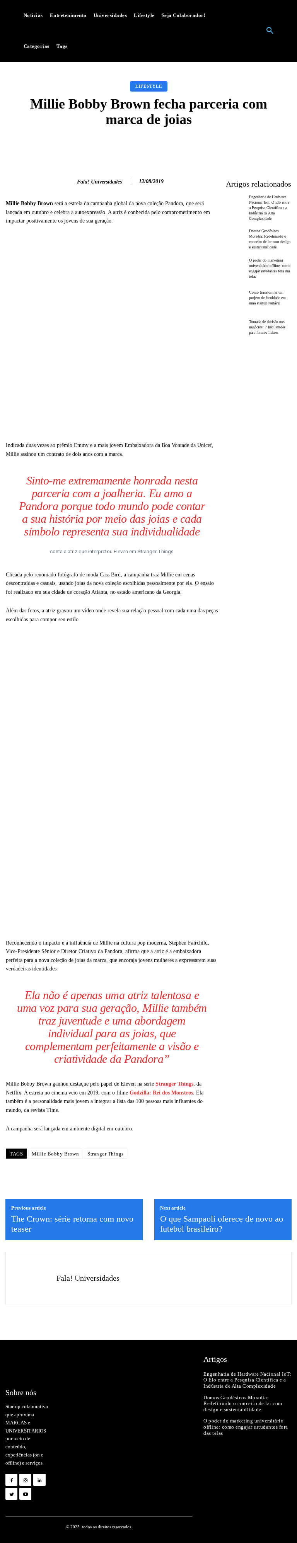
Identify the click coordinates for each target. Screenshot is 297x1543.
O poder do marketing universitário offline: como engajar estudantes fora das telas (245, 1427)
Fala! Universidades (99, 182)
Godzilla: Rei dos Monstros (161, 1093)
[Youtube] (25, 1494)
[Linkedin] (39, 1480)
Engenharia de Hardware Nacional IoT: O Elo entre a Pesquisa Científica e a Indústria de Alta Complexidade (269, 208)
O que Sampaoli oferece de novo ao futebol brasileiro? (221, 1224)
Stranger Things (174, 1084)
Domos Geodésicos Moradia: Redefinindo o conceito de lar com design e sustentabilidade (242, 1403)
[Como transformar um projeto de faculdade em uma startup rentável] (236, 297)
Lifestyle (148, 86)
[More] (266, 146)
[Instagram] (25, 1480)
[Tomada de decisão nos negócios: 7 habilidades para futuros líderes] (236, 327)
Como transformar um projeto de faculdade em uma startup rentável (267, 297)
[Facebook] (11, 1480)
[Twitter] (11, 1494)
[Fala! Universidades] (67, 182)
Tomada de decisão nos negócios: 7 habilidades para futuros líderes (267, 327)
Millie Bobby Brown (55, 1154)
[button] (270, 31)
